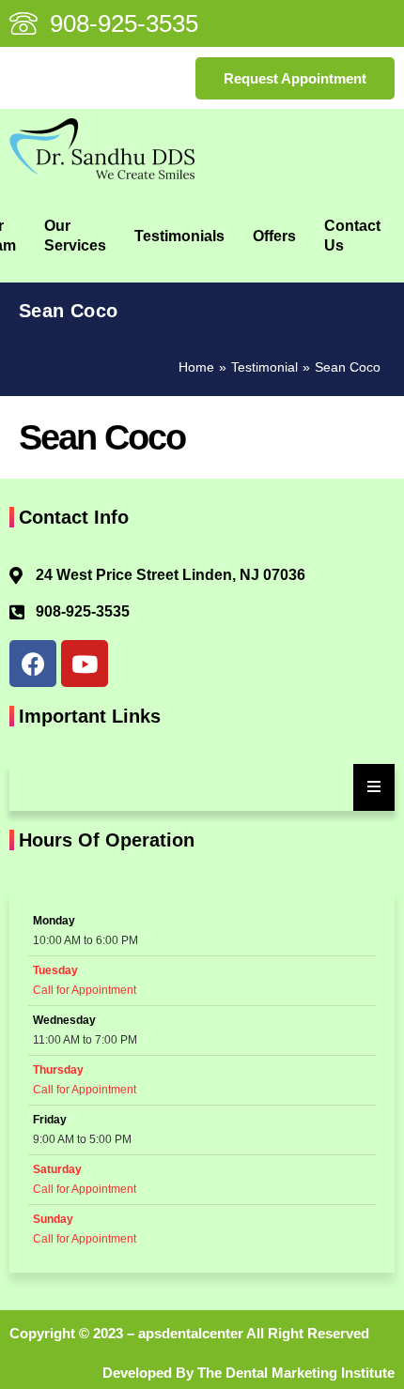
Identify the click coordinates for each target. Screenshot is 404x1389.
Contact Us (352, 235)
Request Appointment (295, 78)
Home (196, 366)
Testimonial (264, 366)
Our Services (75, 235)
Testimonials (179, 236)
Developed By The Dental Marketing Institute (248, 1373)
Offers (274, 236)
